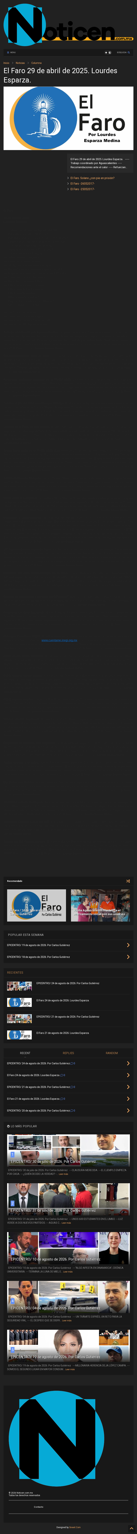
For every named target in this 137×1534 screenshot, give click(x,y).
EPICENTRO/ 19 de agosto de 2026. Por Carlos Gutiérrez (56, 1357)
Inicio (6, 63)
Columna (36, 63)
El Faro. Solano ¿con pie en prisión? (92, 178)
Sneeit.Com (75, 1527)
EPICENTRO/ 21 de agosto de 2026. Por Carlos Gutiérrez (68, 1016)
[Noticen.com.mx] (68, 44)
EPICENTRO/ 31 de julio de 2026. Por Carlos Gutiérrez (53, 1210)
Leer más (63, 1174)
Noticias (20, 63)
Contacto (38, 1507)
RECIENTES (15, 972)
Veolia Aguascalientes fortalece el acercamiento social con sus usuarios (99, 912)
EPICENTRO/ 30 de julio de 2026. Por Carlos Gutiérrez (53, 1161)
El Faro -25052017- (82, 189)
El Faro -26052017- (82, 183)
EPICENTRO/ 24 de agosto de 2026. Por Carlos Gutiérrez (68, 983)
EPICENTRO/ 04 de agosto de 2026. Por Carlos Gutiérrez (56, 1308)
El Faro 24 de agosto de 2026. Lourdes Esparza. (63, 1000)
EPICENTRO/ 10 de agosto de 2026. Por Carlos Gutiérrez (56, 1259)
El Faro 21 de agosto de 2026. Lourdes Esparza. (63, 1033)
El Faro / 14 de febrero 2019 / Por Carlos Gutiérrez (32, 912)
